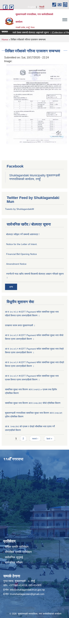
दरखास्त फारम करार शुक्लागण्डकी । (20, 325)
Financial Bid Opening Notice (21, 254)
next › (35, 438)
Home (5, 39)
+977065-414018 (18, 585)
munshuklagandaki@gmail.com (27, 594)
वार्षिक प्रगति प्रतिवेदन (16, 546)
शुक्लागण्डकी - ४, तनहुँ (25, 581)
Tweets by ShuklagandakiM (19, 209)
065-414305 (34, 585)
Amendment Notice (16, 264)
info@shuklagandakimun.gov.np (27, 589)
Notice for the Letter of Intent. (21, 244)
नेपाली (41, 7)
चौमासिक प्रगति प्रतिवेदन (18, 552)
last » (49, 438)
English (32, 7)
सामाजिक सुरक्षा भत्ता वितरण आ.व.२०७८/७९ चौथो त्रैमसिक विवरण (32, 403)
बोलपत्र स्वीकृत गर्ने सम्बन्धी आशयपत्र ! (23, 234)
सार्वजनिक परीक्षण (14, 562)
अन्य (11, 286)
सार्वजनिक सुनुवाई (14, 557)
